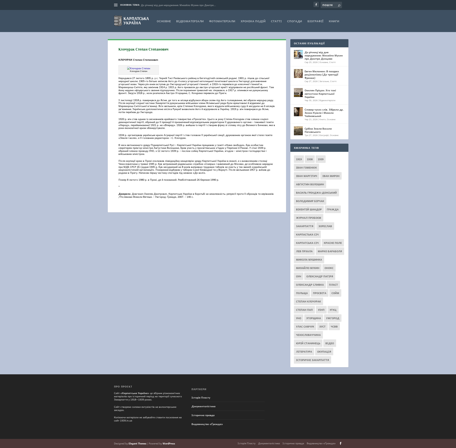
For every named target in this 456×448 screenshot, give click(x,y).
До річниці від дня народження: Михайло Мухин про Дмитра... (178, 5)
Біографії (315, 21)
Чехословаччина (308, 335)
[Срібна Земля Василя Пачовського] (298, 130)
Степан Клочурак (308, 301)
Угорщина (313, 318)
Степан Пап (304, 310)
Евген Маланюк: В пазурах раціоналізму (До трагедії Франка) (322, 74)
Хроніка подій (253, 21)
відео (329, 343)
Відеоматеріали (190, 21)
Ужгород (332, 318)
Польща (302, 293)
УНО (298, 318)
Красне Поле (333, 243)
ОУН (298, 276)
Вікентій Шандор (309, 209)
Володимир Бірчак (310, 201)
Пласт (333, 285)
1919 (299, 159)
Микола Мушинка (309, 259)
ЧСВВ (334, 326)
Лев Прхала (304, 251)
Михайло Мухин (307, 268)
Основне (164, 21)
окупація (324, 351)
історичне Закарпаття (312, 360)
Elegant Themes (137, 443)
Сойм (335, 293)
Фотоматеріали (222, 21)
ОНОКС (329, 268)
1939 (320, 159)
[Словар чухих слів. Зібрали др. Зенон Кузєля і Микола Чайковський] (298, 111)
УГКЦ (333, 310)
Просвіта (319, 293)
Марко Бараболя (330, 251)
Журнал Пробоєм (308, 218)
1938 (310, 159)
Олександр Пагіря (319, 276)
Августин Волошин (310, 184)
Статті (276, 21)
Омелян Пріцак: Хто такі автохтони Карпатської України (320, 93)
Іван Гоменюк (306, 167)
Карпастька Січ (307, 234)
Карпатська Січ (307, 243)
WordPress (169, 443)
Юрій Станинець (308, 343)
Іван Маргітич (306, 176)
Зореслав (325, 226)
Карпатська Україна (135, 393)
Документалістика (203, 406)
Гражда (333, 209)
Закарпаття (304, 226)
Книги (334, 21)
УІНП (321, 310)
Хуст (322, 326)
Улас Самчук (305, 326)
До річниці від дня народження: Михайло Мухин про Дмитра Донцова (324, 55)
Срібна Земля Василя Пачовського (318, 130)
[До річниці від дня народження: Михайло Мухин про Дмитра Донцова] (298, 54)
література (304, 351)
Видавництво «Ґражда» (207, 424)
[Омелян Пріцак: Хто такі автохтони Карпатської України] (298, 92)
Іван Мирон (331, 176)
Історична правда (203, 415)
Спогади (294, 21)
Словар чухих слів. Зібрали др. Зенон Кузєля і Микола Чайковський (324, 113)
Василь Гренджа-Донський (316, 193)
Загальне (324, 81)
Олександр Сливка (310, 285)
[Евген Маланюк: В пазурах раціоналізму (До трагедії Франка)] (298, 73)
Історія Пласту (200, 397)
